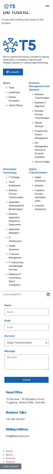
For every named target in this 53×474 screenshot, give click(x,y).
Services (9, 335)
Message (9, 351)
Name (7, 305)
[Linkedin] (48, 294)
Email (7, 320)
